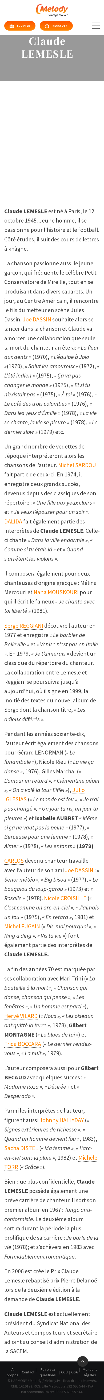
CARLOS (14, 860)
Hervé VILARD (21, 1016)
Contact (28, 1372)
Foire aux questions (48, 1372)
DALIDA (13, 521)
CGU (64, 1372)
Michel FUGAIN (22, 926)
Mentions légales (90, 1372)
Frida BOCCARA (22, 1043)
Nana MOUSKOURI (56, 592)
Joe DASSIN (37, 319)
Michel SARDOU (77, 465)
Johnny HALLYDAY (61, 1120)
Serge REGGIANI (23, 625)
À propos (12, 1372)
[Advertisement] (52, 135)
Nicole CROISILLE (65, 898)
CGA (74, 1372)
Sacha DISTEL (21, 1148)
